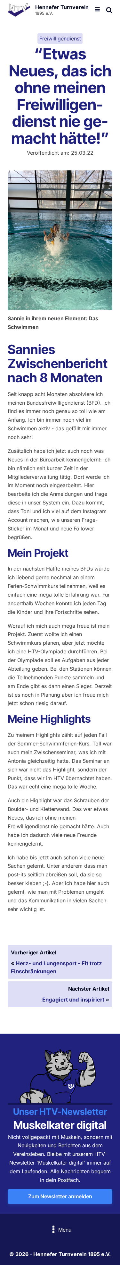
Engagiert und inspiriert (73, 999)
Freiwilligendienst (60, 38)
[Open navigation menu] (97, 10)
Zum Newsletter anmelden (60, 1196)
